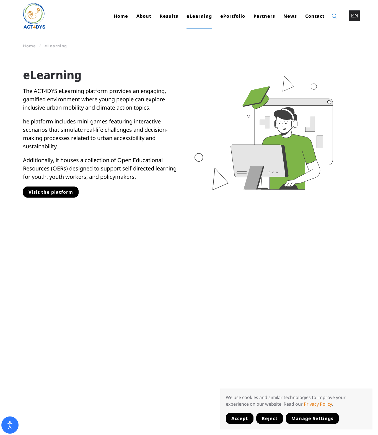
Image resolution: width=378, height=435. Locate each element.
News (290, 16)
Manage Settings (312, 418)
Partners (264, 16)
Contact (315, 16)
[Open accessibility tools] (10, 425)
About (143, 16)
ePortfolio (232, 16)
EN (354, 15)
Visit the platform (51, 192)
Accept (239, 418)
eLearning (199, 16)
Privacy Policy (318, 404)
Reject (270, 418)
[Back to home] (34, 16)
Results (169, 16)
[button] (334, 16)
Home (121, 16)
